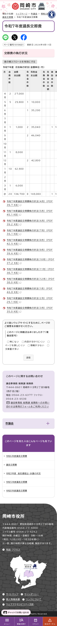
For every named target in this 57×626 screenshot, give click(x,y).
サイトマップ (12, 594)
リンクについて (33, 599)
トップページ (22, 14)
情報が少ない (37, 345)
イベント (36, 624)
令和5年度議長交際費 (16, 482)
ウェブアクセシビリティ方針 (20, 604)
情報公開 (45, 14)
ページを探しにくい (15, 345)
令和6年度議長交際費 (16, 456)
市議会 (34, 14)
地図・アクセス (13, 550)
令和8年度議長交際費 (16, 491)
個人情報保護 (13, 599)
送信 (28, 358)
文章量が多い (12, 349)
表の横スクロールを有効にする (19, 62)
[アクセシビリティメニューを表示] (51, 14)
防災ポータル (50, 624)
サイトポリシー (31, 594)
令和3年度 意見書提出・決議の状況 (23, 473)
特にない (14, 342)
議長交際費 (7, 17)
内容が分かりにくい (34, 342)
